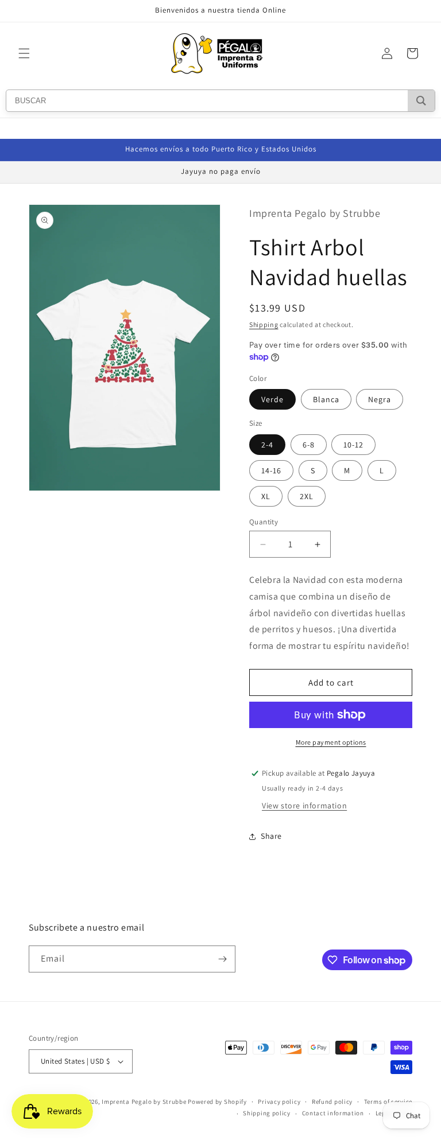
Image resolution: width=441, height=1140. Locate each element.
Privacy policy (279, 1102)
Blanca (326, 399)
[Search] (421, 100)
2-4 (267, 444)
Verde (272, 399)
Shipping (263, 324)
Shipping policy (267, 1113)
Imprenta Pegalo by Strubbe (144, 1102)
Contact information (333, 1113)
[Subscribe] (222, 959)
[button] (24, 53)
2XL (307, 496)
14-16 (271, 470)
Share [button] (271, 836)
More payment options (331, 742)
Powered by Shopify (217, 1102)
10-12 (353, 444)
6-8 (309, 444)
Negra (379, 399)
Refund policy (332, 1102)
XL (265, 496)
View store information (304, 805)
